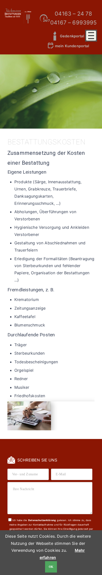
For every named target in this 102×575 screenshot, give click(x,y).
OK (51, 567)
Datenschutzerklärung (42, 520)
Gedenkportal (72, 36)
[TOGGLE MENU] (91, 36)
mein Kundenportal (72, 46)
